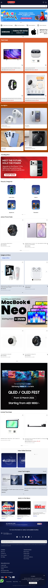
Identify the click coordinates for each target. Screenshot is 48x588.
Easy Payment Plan (5, 570)
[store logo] (14, 2)
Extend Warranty (4, 567)
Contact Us (3, 553)
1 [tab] (21, 22)
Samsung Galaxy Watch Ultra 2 (6, 243)
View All (44, 471)
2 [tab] (22, 22)
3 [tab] (24, 22)
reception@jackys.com (7, 533)
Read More (4, 492)
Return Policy (26, 551)
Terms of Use (26, 555)
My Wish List (43, 2)
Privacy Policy (26, 553)
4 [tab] (25, 22)
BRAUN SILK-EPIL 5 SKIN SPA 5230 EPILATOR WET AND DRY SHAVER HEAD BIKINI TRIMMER (11, 287)
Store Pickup (26, 558)
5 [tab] (27, 22)
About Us (3, 551)
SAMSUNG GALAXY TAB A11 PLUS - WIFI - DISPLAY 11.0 (10, 438)
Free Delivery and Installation (7, 572)
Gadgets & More (5, 258)
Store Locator (4, 555)
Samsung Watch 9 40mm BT (6, 354)
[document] (33, 579)
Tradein (2, 568)
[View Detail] (23, 243)
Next (46, 15)
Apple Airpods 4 (28, 286)
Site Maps (3, 557)
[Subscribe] (46, 541)
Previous (2, 15)
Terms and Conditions (28, 557)
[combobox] (23, 6)
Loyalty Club (3, 565)
